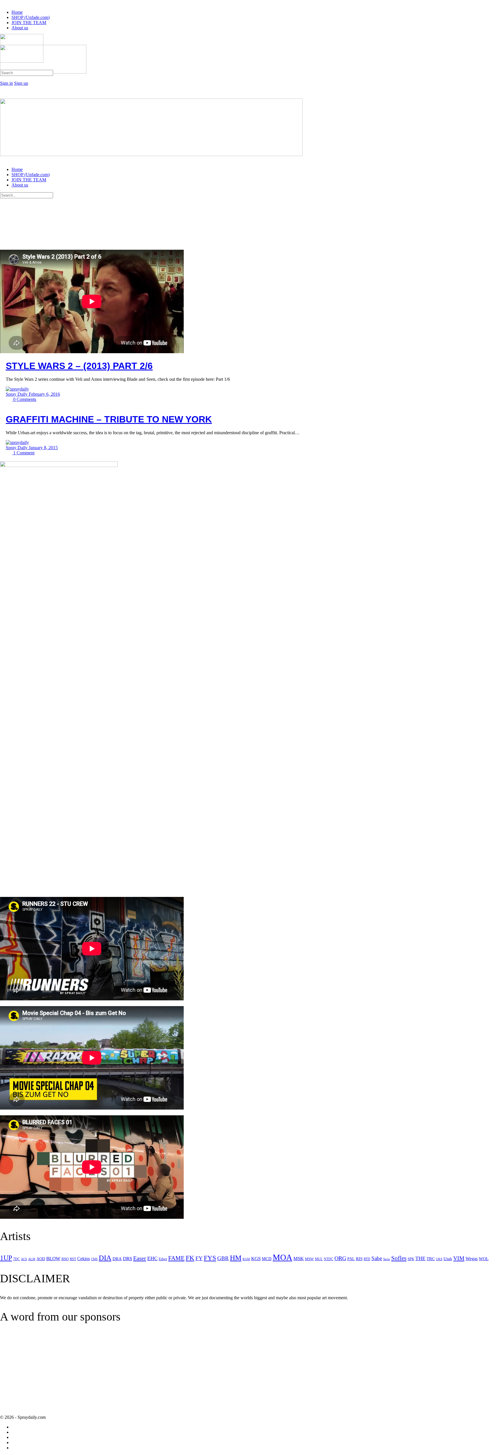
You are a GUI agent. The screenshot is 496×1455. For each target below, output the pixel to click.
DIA (105, 1258)
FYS (210, 1258)
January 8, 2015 (43, 447)
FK (190, 1258)
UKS (439, 1259)
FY (199, 1258)
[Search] (3, 78)
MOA (282, 1257)
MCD (267, 1258)
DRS (127, 1258)
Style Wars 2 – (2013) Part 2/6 (79, 366)
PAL (351, 1259)
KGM (246, 1259)
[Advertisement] (48, 1373)
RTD (367, 1259)
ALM (31, 1259)
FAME (176, 1258)
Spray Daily (17, 394)
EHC (152, 1258)
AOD (40, 1259)
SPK (411, 1259)
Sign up (21, 83)
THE (420, 1258)
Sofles (398, 1258)
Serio (386, 1259)
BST (73, 1259)
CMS (94, 1259)
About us (19, 184)
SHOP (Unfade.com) (30, 174)
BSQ (65, 1259)
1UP (6, 1258)
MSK (298, 1258)
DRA (117, 1258)
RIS (359, 1258)
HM (235, 1258)
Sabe (376, 1258)
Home (17, 169)
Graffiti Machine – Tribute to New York (109, 419)
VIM (458, 1258)
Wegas (472, 1258)
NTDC (328, 1259)
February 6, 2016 (44, 394)
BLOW (53, 1258)
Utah (447, 1258)
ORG (340, 1258)
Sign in (6, 83)
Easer (139, 1258)
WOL (484, 1258)
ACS (24, 1259)
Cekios (83, 1258)
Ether (163, 1259)
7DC (16, 1259)
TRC (431, 1258)
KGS (256, 1258)
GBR (223, 1258)
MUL (319, 1259)
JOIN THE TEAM (28, 179)
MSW (309, 1259)
